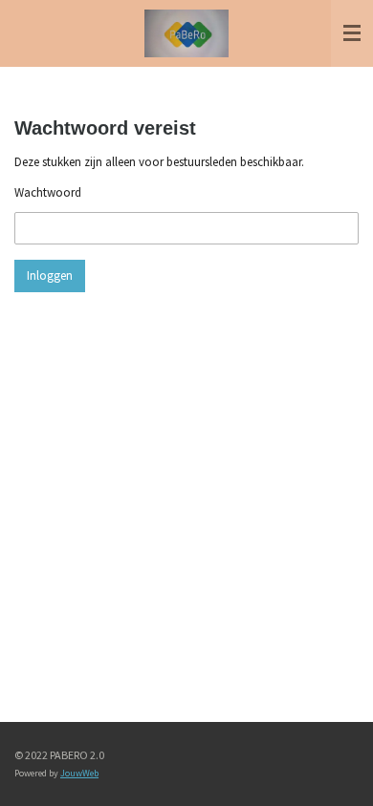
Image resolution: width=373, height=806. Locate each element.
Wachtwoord (47, 192)
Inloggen (50, 275)
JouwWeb (79, 773)
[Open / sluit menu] (352, 33)
